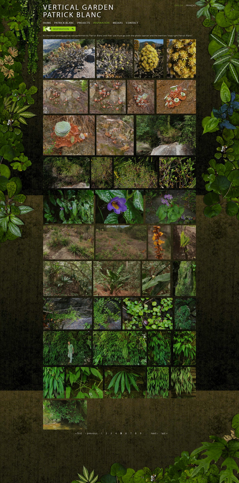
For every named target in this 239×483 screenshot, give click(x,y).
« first (78, 433)
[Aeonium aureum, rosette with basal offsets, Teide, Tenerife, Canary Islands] (69, 154)
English (179, 5)
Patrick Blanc (64, 22)
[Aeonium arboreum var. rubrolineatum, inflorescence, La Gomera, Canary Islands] (148, 77)
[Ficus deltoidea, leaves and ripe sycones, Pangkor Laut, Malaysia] (101, 187)
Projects (83, 22)
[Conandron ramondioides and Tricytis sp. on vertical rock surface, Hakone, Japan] (171, 222)
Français (191, 5)
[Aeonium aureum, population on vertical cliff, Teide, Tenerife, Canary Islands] (65, 112)
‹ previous (91, 433)
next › (154, 433)
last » (164, 433)
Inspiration (101, 22)
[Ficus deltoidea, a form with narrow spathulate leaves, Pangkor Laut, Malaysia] (177, 187)
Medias (118, 22)
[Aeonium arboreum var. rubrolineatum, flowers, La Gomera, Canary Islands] (181, 77)
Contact (132, 22)
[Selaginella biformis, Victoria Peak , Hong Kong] (185, 328)
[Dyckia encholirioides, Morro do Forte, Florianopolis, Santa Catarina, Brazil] (68, 258)
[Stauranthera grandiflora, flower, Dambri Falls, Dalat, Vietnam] (119, 222)
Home (47, 22)
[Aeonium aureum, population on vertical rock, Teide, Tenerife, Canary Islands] (108, 112)
